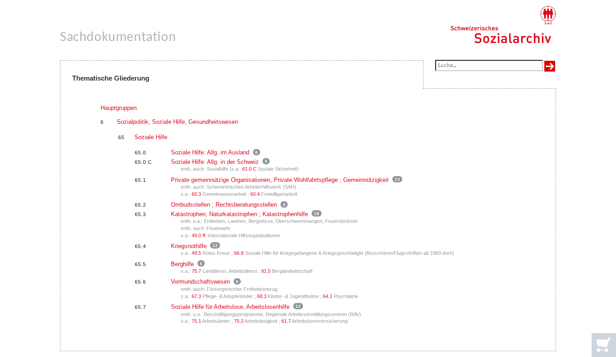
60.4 (255, 194)
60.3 (196, 194)
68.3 (262, 296)
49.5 (196, 253)
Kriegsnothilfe (189, 246)
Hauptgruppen (119, 107)
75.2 (239, 321)
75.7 (196, 271)
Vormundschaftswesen (200, 281)
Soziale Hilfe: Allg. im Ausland (210, 152)
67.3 (196, 296)
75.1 (196, 321)
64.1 (327, 296)
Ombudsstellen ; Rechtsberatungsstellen (224, 204)
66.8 (239, 253)
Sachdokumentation (118, 38)
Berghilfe (182, 264)
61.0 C (249, 169)
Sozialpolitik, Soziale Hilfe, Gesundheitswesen (177, 121)
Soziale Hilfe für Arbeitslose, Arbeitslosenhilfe (230, 306)
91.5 (266, 271)
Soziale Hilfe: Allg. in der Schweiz (215, 161)
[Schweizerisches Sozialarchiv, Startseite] (503, 25)
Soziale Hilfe (150, 137)
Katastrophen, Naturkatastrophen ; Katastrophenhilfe (239, 214)
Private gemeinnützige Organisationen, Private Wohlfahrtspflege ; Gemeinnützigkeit (280, 179)
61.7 (286, 321)
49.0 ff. (199, 235)
